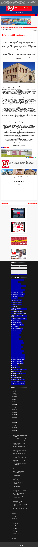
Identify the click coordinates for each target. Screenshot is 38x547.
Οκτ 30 (14, 396)
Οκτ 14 (14, 422)
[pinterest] (21, 545)
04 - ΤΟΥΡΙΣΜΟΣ (14, 286)
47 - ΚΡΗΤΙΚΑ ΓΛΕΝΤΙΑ (15, 367)
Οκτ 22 (14, 409)
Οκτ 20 (14, 412)
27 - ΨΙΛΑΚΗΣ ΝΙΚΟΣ (15, 334)
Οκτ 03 (14, 516)
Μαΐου (14, 528)
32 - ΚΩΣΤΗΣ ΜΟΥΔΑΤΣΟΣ (16, 345)
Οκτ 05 (14, 513)
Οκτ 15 (14, 420)
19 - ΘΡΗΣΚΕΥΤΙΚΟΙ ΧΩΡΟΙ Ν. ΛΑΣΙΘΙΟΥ (18, 318)
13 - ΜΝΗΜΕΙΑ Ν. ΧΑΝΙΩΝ (16, 302)
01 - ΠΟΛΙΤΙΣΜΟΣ (20, 280)
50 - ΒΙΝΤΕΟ (19, 371)
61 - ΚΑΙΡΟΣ (22, 381)
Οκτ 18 (14, 415)
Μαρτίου (14, 531)
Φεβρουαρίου (15, 533)
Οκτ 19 (14, 414)
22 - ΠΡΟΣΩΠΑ (14, 324)
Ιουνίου (14, 526)
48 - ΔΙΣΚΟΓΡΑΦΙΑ (23, 369)
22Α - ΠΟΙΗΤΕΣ (21, 324)
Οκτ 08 (14, 432)
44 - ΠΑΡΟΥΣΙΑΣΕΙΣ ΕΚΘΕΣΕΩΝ (17, 363)
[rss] (22, 545)
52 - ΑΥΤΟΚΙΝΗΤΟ (21, 373)
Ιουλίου (14, 525)
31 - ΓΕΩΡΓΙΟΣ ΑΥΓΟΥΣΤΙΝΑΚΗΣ (17, 343)
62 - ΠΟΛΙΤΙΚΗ (14, 383)
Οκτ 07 (14, 433)
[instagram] (19, 545)
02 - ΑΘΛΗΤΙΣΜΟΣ (14, 282)
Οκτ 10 (14, 428)
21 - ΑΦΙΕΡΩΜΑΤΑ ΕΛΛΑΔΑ (16, 322)
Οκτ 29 (14, 397)
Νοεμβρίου (14, 391)
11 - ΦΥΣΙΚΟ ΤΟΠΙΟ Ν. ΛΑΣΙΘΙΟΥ (17, 296)
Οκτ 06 (14, 511)
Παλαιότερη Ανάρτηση (32, 203)
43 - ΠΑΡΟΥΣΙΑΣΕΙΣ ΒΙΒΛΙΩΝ (16, 361)
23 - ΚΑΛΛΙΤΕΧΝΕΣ (15, 326)
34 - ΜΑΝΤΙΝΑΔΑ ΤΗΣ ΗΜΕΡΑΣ (17, 347)
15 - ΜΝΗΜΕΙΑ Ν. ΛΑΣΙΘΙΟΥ (16, 304)
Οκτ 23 (14, 407)
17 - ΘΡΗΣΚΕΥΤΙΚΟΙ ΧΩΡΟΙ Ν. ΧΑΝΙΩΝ (18, 313)
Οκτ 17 (14, 417)
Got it (22, 4)
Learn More (17, 4)
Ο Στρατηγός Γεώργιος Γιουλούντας (19, 446)
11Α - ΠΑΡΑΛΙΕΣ (14, 298)
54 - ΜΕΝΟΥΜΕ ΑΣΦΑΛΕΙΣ (16, 377)
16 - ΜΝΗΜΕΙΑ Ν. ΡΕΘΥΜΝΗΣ (16, 311)
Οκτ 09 (14, 430)
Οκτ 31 (14, 394)
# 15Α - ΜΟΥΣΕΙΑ (6, 147)
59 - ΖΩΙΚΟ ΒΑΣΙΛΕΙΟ (15, 381)
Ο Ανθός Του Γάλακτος (17, 507)
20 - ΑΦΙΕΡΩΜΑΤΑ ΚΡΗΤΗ (16, 320)
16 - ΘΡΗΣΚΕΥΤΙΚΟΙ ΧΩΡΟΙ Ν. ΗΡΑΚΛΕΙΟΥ (16, 309)
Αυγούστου (15, 523)
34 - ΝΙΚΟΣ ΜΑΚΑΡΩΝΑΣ (16, 349)
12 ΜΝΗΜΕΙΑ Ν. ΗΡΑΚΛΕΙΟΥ (16, 300)
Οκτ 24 (14, 406)
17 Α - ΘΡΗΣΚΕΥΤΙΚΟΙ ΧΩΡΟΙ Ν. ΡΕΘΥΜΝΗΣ (17, 316)
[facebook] (15, 545)
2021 (13, 536)
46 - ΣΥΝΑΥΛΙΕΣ (14, 365)
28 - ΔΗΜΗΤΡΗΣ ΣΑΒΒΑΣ (15, 336)
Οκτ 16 (14, 419)
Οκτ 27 (14, 401)
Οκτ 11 (14, 427)
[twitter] (17, 545)
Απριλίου (14, 530)
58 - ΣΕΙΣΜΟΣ (22, 379)
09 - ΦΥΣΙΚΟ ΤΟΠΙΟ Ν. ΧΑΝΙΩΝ (17, 292)
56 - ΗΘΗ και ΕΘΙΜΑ (15, 379)
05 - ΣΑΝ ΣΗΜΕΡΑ (22, 286)
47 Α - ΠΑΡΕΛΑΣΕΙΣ (15, 369)
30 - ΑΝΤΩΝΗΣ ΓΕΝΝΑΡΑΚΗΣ (16, 340)
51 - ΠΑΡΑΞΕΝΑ (14, 373)
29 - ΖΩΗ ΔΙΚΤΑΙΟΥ (14, 338)
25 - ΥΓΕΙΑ (20, 330)
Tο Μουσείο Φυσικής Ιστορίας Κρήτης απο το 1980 (6, 177)
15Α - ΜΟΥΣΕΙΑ (14, 306)
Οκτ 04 (14, 515)
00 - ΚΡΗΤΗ (13, 280)
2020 (13, 538)
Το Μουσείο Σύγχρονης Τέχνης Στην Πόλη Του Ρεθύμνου (18, 177)
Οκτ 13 (14, 424)
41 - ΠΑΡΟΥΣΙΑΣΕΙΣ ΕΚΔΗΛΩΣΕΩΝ (17, 357)
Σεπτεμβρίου (15, 521)
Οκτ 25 (14, 404)
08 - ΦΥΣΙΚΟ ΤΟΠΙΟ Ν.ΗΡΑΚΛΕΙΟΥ (17, 290)
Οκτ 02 (14, 518)
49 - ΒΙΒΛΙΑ (13, 371)
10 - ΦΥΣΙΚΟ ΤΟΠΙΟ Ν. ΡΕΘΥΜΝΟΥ (17, 294)
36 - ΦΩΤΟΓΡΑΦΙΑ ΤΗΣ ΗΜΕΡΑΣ (17, 351)
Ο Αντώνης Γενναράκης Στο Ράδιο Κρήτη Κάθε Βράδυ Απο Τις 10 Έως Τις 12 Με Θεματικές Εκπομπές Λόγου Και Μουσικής (18, 246)
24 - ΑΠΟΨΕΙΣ (13, 330)
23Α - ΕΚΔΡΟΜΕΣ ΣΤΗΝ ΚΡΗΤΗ (17, 328)
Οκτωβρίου (14, 393)
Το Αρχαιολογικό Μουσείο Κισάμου (29, 177)
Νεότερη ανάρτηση (4, 203)
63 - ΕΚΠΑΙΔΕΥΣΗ (21, 383)
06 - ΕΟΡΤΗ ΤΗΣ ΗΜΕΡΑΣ (16, 288)
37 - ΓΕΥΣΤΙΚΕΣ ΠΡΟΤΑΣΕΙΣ (16, 353)
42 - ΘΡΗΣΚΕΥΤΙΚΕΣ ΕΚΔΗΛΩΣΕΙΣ (17, 359)
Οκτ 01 (14, 519)
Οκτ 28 (14, 399)
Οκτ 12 (14, 425)
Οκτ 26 (14, 402)
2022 (13, 390)
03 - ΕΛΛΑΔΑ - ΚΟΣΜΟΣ (15, 284)
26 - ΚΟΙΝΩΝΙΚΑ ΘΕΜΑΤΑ (16, 332)
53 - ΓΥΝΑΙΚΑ (13, 375)
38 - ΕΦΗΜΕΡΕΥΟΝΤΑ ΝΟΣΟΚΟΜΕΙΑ (18, 355)
